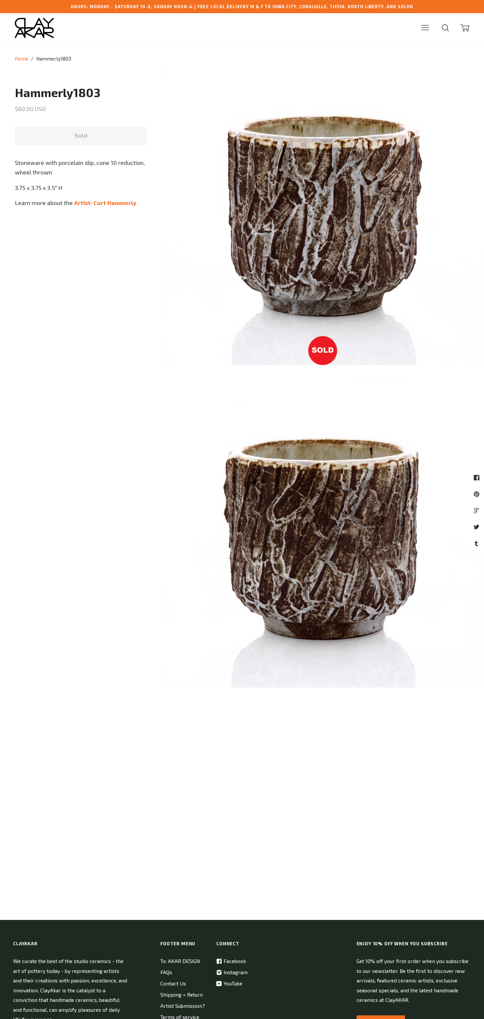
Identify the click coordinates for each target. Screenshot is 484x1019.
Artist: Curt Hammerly (105, 202)
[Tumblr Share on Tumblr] (477, 543)
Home (21, 58)
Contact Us (173, 983)
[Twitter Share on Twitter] (477, 527)
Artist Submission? (182, 1006)
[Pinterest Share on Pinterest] (477, 494)
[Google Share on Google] (477, 510)
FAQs (166, 972)
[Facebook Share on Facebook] (477, 477)
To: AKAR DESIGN (180, 961)
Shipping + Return (181, 994)
